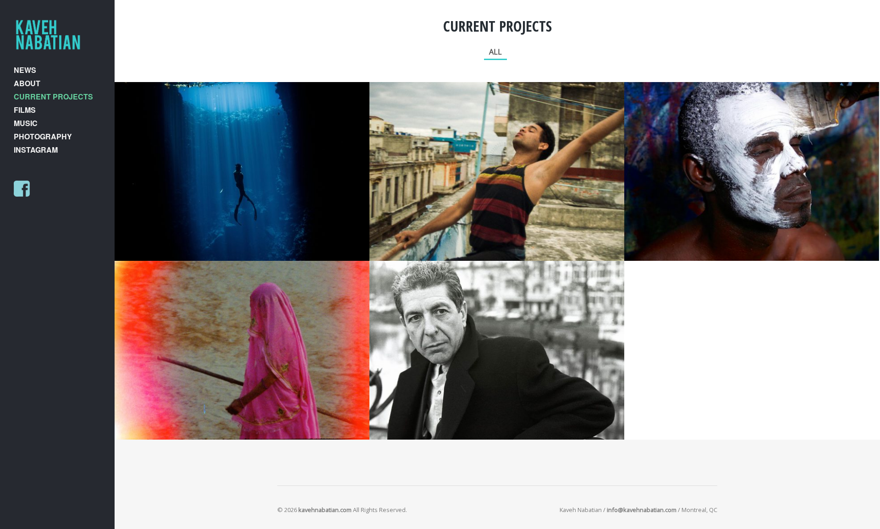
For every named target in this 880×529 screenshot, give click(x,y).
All (495, 52)
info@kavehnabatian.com (641, 510)
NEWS (25, 70)
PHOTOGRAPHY (43, 136)
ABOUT (27, 83)
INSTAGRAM (36, 149)
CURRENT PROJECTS (53, 96)
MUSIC (26, 123)
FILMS (25, 110)
